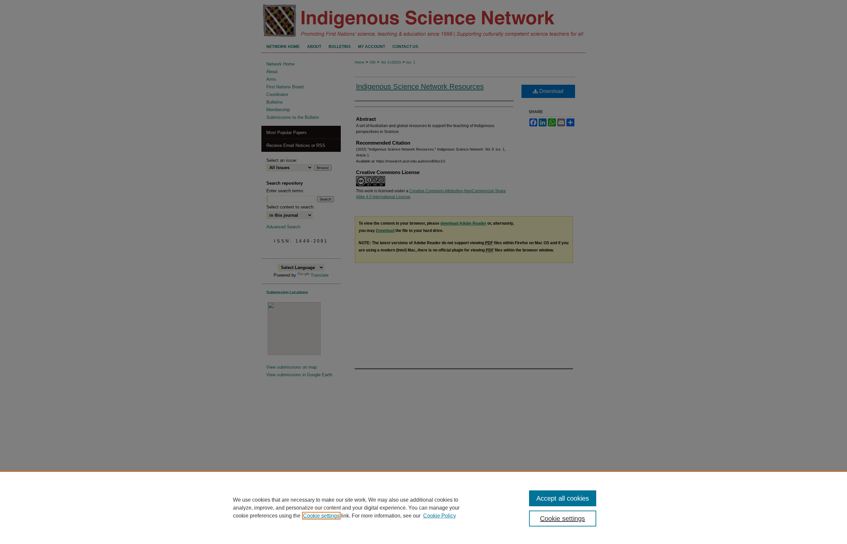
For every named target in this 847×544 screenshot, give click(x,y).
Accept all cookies (562, 498)
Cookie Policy (439, 516)
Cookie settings (321, 516)
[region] (423, 507)
